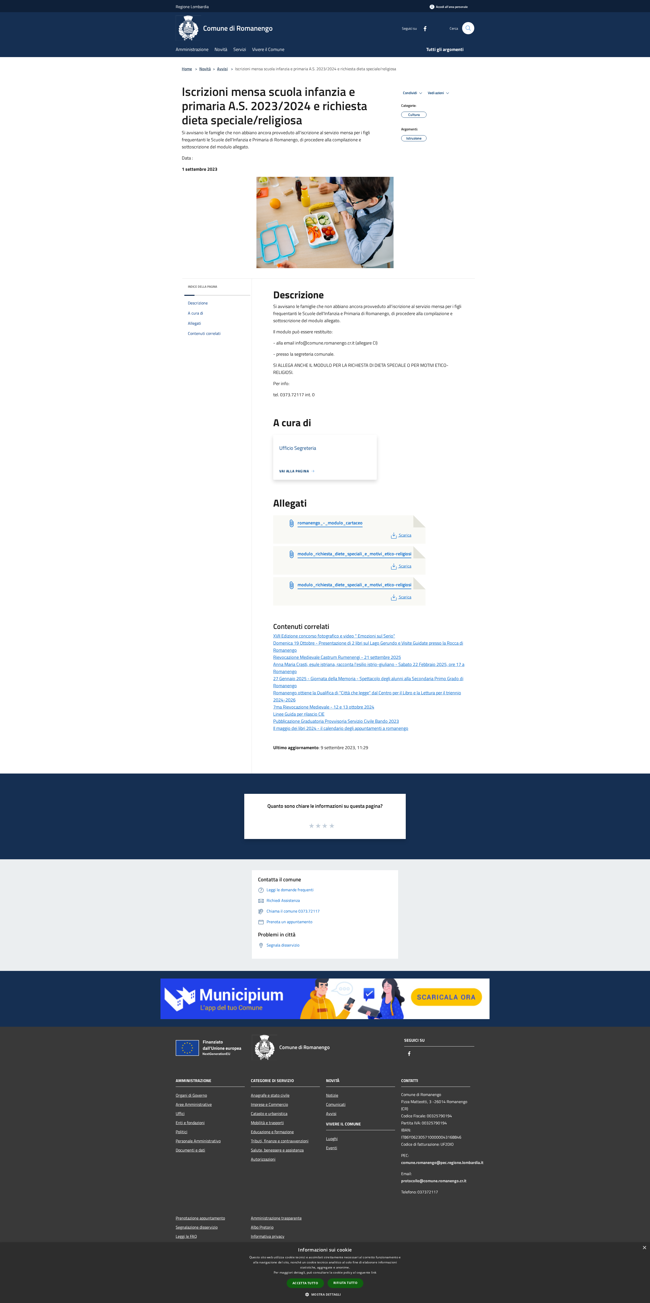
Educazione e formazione (272, 1132)
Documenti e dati (190, 1150)
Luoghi (332, 1139)
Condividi (410, 93)
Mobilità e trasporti (267, 1123)
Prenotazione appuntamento (200, 1218)
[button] (325, 1294)
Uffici (180, 1113)
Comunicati (336, 1104)
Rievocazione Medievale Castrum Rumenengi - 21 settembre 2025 (337, 657)
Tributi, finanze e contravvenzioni (279, 1141)
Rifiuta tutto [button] (345, 1283)
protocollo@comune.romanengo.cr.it (433, 1181)
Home (187, 69)
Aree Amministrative (194, 1104)
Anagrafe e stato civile (270, 1095)
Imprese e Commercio (269, 1104)
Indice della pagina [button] (202, 286)
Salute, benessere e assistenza (277, 1150)
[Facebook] (423, 28)
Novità (205, 69)
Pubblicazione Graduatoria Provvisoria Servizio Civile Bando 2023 (336, 721)
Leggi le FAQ (186, 1236)
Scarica (405, 535)
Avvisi (222, 69)
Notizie (332, 1095)
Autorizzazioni (263, 1159)
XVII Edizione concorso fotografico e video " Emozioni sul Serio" (334, 635)
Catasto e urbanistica (269, 1113)
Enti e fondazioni (190, 1123)
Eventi (331, 1148)
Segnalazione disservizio (197, 1227)
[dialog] (325, 1272)
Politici (181, 1132)
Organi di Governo (191, 1095)
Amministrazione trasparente (276, 1218)
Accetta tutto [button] (305, 1283)
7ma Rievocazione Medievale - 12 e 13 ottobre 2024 (323, 707)
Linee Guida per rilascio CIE (298, 714)
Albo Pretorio (262, 1227)
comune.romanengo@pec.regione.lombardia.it (442, 1162)
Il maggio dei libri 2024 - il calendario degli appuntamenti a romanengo (340, 728)
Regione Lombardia (192, 7)
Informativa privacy (267, 1236)
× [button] (644, 1248)
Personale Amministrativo (198, 1141)
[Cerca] (468, 28)
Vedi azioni (436, 93)
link (373, 1272)
